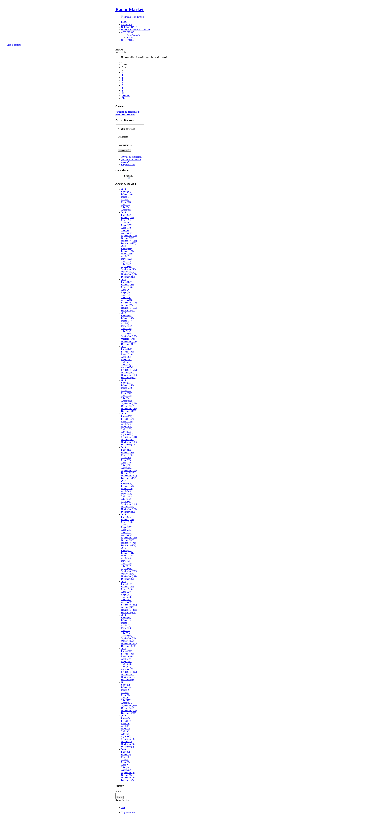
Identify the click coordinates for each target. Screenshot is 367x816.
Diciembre (128, 243)
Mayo (126, 202)
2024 (123, 246)
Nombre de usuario (126, 129)
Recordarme (123, 145)
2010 (123, 715)
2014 (123, 581)
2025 (123, 212)
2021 (123, 346)
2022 (123, 313)
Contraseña (123, 137)
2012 (123, 648)
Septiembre (129, 235)
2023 (123, 279)
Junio (125, 204)
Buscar (118, 791)
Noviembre (129, 240)
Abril (125, 199)
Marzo (126, 197)
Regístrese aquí (128, 164)
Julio (125, 207)
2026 (123, 189)
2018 (123, 447)
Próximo (126, 95)
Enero (126, 191)
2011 (123, 682)
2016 (123, 514)
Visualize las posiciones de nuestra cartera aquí (127, 113)
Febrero (126, 194)
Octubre (127, 238)
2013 (123, 615)
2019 (123, 413)
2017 (123, 481)
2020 (123, 380)
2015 (123, 548)
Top (123, 807)
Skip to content (14, 45)
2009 (123, 749)
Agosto (126, 210)
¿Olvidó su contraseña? (131, 157)
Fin (123, 98)
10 (123, 93)
